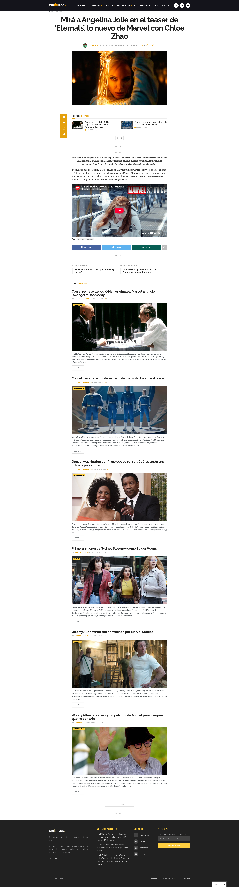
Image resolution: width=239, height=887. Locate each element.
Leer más (77, 368)
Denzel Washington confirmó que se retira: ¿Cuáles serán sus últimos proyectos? (118, 463)
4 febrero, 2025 (141, 127)
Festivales (95, 5)
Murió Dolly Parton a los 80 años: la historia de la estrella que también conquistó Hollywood (112, 837)
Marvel (90, 239)
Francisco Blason (82, 299)
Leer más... (53, 858)
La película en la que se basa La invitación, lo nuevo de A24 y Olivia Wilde (112, 848)
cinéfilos (94, 45)
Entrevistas (123, 5)
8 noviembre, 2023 (95, 636)
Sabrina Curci (80, 552)
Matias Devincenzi (82, 382)
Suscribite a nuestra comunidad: (172, 834)
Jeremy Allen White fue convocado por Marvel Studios (112, 632)
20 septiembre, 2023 (92, 722)
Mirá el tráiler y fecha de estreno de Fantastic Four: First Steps (118, 378)
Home (51, 11)
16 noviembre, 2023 (95, 552)
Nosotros (159, 5)
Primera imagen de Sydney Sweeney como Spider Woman (115, 548)
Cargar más (119, 804)
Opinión (109, 5)
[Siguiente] (122, 138)
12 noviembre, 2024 (99, 469)
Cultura (78, 642)
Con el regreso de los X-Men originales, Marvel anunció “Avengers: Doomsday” (97, 124)
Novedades (79, 5)
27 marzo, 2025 (91, 130)
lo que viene (132, 45)
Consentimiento (167, 879)
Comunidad (154, 879)
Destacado (58, 11)
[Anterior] (117, 138)
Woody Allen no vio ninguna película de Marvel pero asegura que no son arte (117, 717)
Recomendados (142, 5)
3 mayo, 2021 (108, 45)
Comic (76, 559)
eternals (81, 239)
